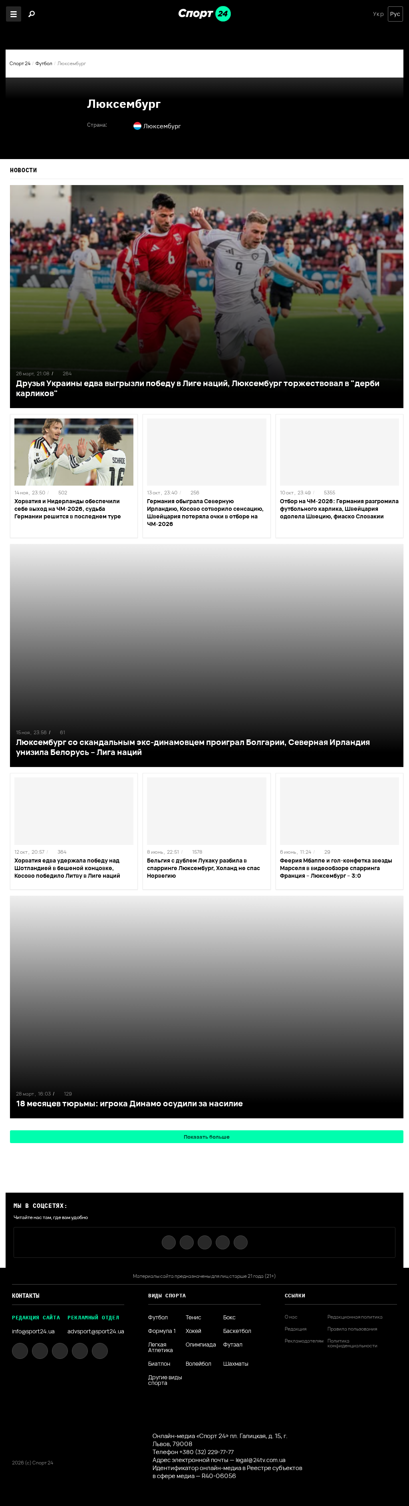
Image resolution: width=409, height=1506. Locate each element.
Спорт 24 (20, 63)
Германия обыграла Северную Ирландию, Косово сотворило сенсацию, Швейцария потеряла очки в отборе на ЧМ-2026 (205, 512)
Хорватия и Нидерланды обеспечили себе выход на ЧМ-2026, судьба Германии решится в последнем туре (67, 508)
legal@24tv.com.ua (261, 1460)
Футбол (44, 63)
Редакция (295, 1329)
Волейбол (198, 1364)
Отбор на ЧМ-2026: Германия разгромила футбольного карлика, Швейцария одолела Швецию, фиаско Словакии (339, 508)
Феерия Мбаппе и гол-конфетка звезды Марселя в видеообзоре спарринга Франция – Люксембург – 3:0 (336, 868)
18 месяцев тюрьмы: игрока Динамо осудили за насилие (129, 1103)
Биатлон (159, 1364)
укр (378, 14)
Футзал (232, 1345)
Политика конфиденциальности (352, 1343)
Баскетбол (237, 1331)
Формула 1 (162, 1331)
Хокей (193, 1331)
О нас (291, 1317)
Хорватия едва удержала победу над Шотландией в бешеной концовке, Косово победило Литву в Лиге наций (67, 868)
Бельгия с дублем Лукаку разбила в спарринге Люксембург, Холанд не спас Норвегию (203, 868)
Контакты (26, 1295)
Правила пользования (352, 1329)
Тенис (193, 1317)
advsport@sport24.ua (96, 1331)
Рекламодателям (304, 1341)
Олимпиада (201, 1345)
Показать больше (207, 1136)
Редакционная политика (355, 1317)
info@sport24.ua (33, 1331)
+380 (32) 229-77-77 (206, 1452)
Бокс (229, 1317)
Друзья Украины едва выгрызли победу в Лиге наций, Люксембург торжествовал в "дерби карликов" (197, 388)
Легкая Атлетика (160, 1347)
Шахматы (235, 1364)
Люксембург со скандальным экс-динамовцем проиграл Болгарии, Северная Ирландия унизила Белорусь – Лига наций (193, 747)
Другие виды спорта (165, 1380)
